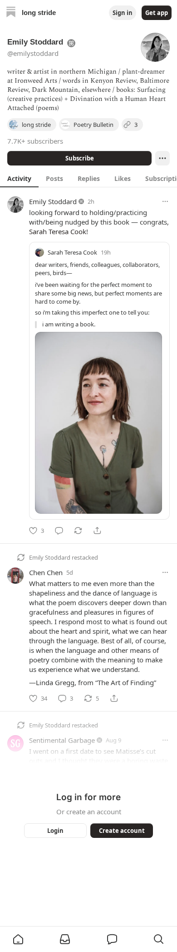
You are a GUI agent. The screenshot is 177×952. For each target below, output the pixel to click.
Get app (156, 13)
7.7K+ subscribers (35, 140)
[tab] (19, 178)
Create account (122, 831)
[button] (18, 939)
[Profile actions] (162, 158)
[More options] (165, 201)
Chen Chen (46, 572)
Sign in (123, 13)
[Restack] (78, 530)
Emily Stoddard (53, 201)
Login (55, 831)
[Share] (97, 530)
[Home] (10, 13)
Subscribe (79, 158)
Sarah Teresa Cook (57, 231)
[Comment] (59, 530)
